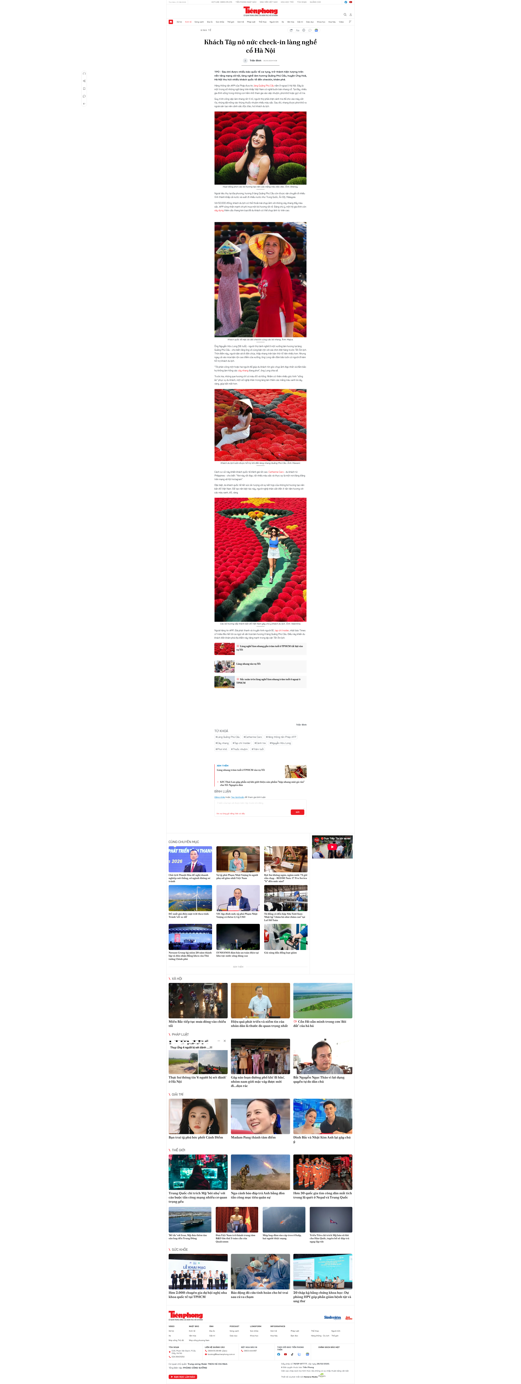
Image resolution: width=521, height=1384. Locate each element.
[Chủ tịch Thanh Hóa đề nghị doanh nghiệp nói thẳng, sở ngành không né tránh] (190, 859)
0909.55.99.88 (214, 1351)
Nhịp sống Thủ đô (176, 1340)
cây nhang (243, 370)
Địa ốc (210, 22)
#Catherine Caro (253, 736)
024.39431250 (178, 1356)
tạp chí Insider (282, 630)
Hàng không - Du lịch (320, 1335)
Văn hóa (290, 22)
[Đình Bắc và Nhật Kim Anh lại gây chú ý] (322, 1116)
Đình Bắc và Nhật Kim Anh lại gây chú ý (322, 1139)
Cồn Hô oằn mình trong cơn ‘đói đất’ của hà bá (319, 1023)
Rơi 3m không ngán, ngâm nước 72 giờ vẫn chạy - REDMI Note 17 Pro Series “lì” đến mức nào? (285, 878)
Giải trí (300, 22)
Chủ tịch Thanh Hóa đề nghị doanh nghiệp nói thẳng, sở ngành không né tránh (189, 878)
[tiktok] (294, 1354)
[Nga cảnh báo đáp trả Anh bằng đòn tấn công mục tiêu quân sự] (260, 1172)
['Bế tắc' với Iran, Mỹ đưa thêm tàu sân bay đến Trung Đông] (190, 1220)
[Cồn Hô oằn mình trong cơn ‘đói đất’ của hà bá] (322, 1000)
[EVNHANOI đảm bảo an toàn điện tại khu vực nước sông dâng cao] (238, 937)
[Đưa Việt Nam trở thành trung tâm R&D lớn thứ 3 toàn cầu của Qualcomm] (237, 1220)
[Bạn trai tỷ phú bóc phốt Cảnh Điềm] (198, 1116)
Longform (255, 1326)
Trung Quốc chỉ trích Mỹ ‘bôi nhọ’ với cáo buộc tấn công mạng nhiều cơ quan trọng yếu (198, 1197)
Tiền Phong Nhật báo (246, 2)
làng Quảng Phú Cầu (264, 85)
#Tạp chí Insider (241, 743)
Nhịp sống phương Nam (199, 1340)
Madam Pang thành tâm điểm (253, 1137)
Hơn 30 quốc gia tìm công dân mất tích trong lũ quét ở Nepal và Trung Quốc (322, 1195)
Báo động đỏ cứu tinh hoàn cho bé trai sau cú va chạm (259, 1294)
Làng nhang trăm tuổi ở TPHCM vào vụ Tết (241, 769)
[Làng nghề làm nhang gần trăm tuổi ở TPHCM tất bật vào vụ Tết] (224, 649)
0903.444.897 (250, 1351)
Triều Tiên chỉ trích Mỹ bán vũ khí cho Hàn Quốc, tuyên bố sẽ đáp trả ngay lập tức (329, 1238)
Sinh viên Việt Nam (268, 2)
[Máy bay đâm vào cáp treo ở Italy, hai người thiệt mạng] (284, 1220)
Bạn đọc (294, 1335)
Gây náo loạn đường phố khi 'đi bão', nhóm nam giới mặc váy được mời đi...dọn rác (257, 1081)
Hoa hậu (332, 22)
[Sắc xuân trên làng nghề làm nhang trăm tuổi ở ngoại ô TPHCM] (224, 682)
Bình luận (84, 96)
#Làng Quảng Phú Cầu (228, 736)
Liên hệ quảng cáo (215, 1347)
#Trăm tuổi (258, 749)
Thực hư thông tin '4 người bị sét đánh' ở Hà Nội (197, 1079)
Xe (283, 22)
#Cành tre (260, 743)
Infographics (277, 1326)
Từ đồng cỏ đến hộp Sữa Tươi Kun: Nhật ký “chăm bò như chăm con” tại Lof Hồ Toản (284, 917)
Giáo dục (310, 22)
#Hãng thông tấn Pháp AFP (281, 736)
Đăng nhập (219, 797)
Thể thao (263, 22)
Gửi (297, 812)
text (297, 30)
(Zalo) (224, 1351)
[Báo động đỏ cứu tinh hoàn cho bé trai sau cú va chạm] (260, 1271)
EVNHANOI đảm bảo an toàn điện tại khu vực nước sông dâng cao (237, 954)
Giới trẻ (240, 22)
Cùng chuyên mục (184, 842)
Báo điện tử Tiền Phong (261, 11)
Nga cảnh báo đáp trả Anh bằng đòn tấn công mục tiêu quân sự (258, 1195)
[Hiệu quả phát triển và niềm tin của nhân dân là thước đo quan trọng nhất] (260, 1000)
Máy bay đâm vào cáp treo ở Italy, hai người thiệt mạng (282, 1237)
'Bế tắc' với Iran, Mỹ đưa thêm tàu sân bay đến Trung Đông (188, 1237)
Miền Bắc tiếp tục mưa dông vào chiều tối (197, 1023)
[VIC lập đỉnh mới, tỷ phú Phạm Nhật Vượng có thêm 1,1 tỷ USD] (238, 898)
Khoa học (321, 22)
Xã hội (179, 22)
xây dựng (219, 210)
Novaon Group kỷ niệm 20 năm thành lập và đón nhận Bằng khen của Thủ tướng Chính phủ (190, 956)
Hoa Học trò (287, 2)
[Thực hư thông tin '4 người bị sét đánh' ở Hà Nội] (198, 1056)
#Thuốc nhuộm (239, 749)
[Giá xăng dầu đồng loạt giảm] (286, 937)
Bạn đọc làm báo (184, 1376)
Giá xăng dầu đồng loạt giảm (280, 952)
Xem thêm (350, 22)
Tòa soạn (301, 2)
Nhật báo (194, 1326)
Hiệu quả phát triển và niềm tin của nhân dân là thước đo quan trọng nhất (259, 1023)
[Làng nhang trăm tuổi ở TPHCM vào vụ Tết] (296, 771)
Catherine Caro (276, 471)
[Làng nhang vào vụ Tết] (224, 666)
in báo (303, 30)
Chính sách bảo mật (329, 1347)
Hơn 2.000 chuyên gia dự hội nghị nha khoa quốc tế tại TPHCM (198, 1294)
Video (341, 22)
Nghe (84, 73)
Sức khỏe (220, 22)
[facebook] (345, 2)
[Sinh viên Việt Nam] (332, 1318)
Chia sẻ (84, 81)
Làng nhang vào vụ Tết (248, 663)
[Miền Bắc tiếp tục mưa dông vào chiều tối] (198, 1000)
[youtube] (350, 2)
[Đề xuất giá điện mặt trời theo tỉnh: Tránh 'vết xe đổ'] (190, 898)
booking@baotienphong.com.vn (221, 1354)
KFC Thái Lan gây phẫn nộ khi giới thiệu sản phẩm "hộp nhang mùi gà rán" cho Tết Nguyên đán (262, 783)
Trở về (84, 104)
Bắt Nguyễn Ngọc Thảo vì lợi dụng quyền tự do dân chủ (318, 1079)
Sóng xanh (199, 22)
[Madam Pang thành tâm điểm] (260, 1116)
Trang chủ (171, 22)
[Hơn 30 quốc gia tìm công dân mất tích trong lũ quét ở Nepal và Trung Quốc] (322, 1172)
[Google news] (308, 1354)
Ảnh (211, 1326)
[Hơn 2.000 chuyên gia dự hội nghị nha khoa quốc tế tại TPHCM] (198, 1271)
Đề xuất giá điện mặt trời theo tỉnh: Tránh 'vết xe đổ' (189, 915)
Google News (316, 30)
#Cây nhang (222, 743)
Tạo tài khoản (237, 797)
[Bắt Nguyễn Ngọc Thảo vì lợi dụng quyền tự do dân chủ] (322, 1056)
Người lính (274, 22)
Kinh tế (188, 22)
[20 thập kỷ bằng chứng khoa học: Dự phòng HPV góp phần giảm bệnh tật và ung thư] (322, 1271)
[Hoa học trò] (348, 1318)
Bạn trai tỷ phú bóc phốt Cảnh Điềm (196, 1137)
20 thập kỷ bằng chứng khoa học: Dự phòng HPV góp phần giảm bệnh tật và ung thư (322, 1296)
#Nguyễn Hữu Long (280, 743)
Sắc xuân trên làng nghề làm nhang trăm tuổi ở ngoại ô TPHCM (268, 681)
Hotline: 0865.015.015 (222, 2)
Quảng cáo (315, 2)
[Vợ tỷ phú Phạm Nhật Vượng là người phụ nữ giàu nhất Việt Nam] (238, 859)
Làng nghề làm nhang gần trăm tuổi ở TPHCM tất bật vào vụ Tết (269, 648)
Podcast (234, 1326)
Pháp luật (251, 22)
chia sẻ (291, 30)
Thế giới (230, 22)
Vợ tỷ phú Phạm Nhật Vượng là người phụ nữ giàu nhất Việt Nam (237, 876)
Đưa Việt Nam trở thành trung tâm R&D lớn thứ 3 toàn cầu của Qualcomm (235, 1238)
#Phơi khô (221, 749)
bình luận (310, 30)
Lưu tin (84, 88)
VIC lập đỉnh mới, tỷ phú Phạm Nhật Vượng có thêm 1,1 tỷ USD (237, 915)
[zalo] (300, 1354)
